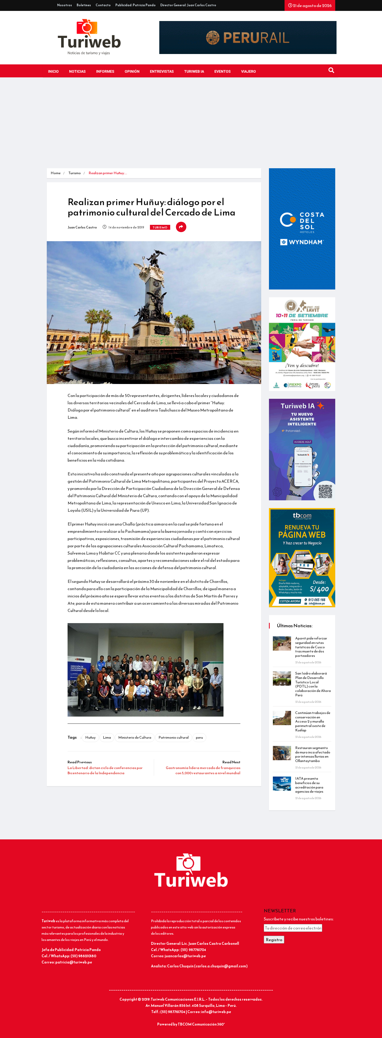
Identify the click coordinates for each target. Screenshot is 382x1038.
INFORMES (105, 71)
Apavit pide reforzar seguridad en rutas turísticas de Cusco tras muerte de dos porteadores (311, 647)
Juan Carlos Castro (82, 227)
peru (199, 737)
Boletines (84, 5)
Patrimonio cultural (174, 737)
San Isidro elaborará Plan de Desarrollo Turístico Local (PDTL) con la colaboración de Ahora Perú (313, 684)
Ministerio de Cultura (134, 737)
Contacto (103, 5)
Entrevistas (162, 71)
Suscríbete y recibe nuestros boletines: (299, 919)
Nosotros (64, 5)
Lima (107, 737)
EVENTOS (222, 71)
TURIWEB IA (194, 71)
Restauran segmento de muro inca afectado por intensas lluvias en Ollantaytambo (312, 754)
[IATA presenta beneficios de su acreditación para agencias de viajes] (282, 784)
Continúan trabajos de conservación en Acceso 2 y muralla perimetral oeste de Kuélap (312, 721)
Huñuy (90, 737)
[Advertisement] (191, 124)
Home (56, 173)
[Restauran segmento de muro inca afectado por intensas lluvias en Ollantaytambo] (282, 753)
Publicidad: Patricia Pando (135, 5)
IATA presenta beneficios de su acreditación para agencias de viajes (309, 785)
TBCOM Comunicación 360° (201, 1024)
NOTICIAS (77, 71)
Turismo (74, 173)
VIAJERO (248, 71)
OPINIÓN (132, 71)
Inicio (53, 71)
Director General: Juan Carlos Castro (188, 5)
